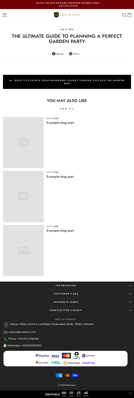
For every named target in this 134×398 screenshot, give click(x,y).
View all (67, 108)
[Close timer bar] (130, 393)
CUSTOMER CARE (66, 293)
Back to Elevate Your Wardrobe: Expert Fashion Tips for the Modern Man (69, 82)
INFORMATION (66, 285)
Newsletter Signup (66, 310)
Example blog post (60, 123)
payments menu (66, 302)
